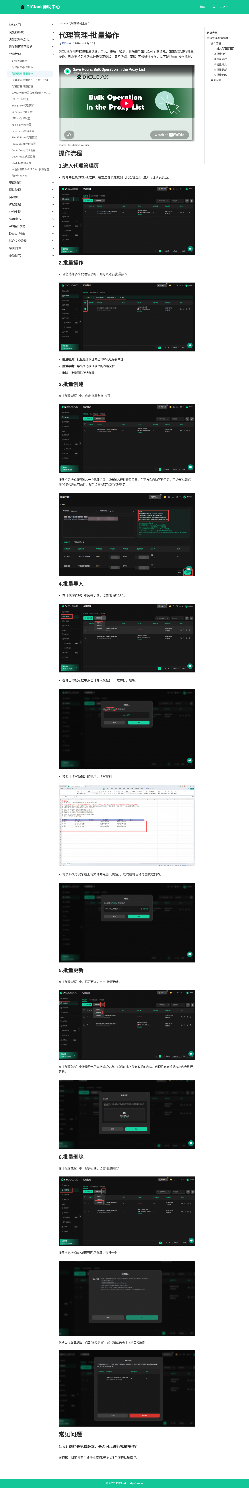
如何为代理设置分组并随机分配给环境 (32, 92)
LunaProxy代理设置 (23, 131)
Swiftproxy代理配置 (23, 105)
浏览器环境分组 (19, 39)
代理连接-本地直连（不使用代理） (31, 80)
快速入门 (15, 24)
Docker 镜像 (17, 233)
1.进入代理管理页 (224, 48)
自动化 (13, 197)
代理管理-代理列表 (22, 67)
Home (62, 23)
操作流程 (216, 43)
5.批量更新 (220, 69)
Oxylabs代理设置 (21, 163)
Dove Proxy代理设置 (23, 156)
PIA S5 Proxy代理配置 (24, 137)
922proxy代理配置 (22, 111)
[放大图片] (190, 190)
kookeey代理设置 (22, 124)
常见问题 (15, 248)
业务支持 (15, 211)
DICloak (66, 43)
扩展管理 (15, 204)
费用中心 (15, 219)
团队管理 (15, 189)
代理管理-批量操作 (22, 73)
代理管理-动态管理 (22, 86)
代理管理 (15, 54)
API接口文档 (17, 226)
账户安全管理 (18, 240)
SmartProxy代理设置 (23, 150)
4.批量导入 (220, 64)
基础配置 (15, 182)
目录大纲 (212, 32)
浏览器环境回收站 (20, 46)
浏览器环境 (16, 32)
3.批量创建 (220, 59)
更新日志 (15, 255)
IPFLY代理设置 (20, 99)
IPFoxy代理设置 (21, 118)
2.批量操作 (220, 53)
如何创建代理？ (21, 60)
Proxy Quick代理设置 (24, 143)
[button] (227, 7)
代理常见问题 (19, 175)
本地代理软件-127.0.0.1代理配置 (30, 169)
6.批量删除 (220, 74)
